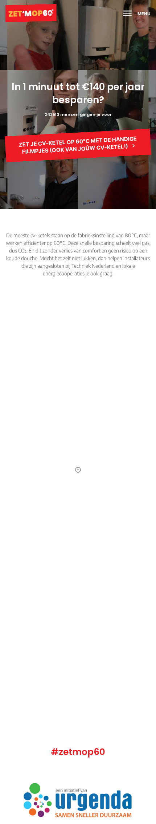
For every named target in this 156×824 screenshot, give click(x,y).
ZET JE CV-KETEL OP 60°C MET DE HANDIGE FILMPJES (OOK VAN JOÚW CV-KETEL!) (78, 145)
